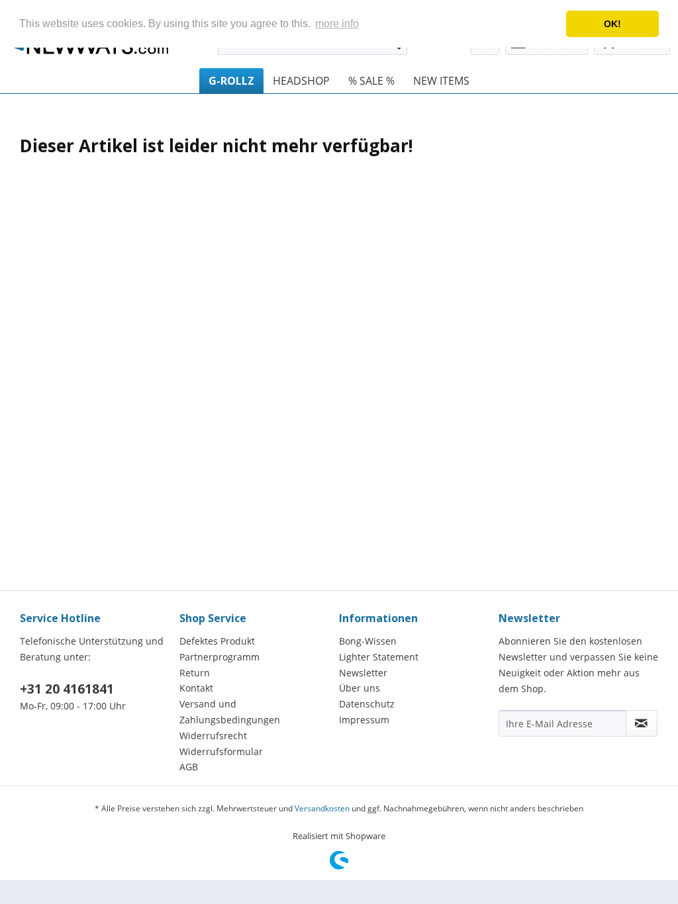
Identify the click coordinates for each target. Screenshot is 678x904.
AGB (188, 766)
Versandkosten (322, 808)
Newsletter (363, 672)
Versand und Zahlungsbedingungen (229, 712)
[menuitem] (231, 80)
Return (194, 672)
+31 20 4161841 (67, 689)
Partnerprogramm (219, 657)
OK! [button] (612, 24)
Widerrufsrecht (213, 735)
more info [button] (337, 23)
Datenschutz (367, 704)
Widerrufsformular (221, 751)
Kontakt (196, 688)
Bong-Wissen (368, 641)
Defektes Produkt (217, 641)
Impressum (364, 719)
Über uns (359, 688)
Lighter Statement (378, 657)
